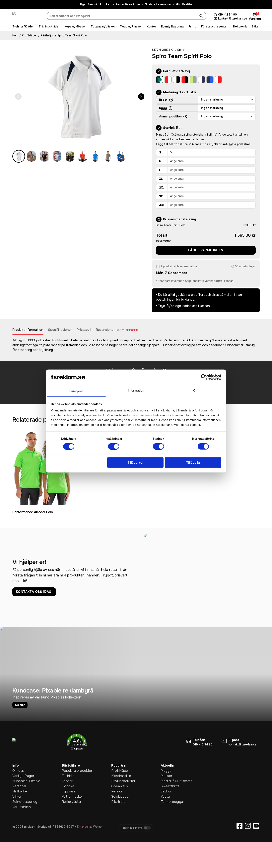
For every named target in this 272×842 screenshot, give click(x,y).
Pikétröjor (47, 35)
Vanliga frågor (18, 776)
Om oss (18, 771)
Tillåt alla (193, 462)
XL (161, 179)
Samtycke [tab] (76, 391)
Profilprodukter (117, 781)
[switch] (113, 446)
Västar (166, 796)
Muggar (167, 771)
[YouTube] (256, 825)
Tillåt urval (135, 462)
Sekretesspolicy (18, 802)
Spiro (180, 50)
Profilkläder (29, 35)
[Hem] (27, 16)
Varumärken (18, 807)
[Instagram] (247, 825)
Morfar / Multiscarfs (167, 781)
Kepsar (67, 781)
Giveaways (117, 786)
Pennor (116, 791)
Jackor (166, 791)
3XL (162, 196)
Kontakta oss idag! (34, 592)
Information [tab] (136, 390)
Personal (18, 786)
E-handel (83, 826)
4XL (162, 205)
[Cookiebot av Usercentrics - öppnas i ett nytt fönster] (203, 377)
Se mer (20, 705)
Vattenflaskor (68, 796)
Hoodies (68, 786)
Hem (15, 35)
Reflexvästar (68, 802)
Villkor (17, 796)
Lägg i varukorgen (205, 250)
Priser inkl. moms (132, 827)
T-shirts (68, 776)
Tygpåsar (68, 791)
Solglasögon (117, 796)
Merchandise (117, 776)
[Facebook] (239, 825)
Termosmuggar (167, 802)
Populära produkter (68, 771)
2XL (162, 187)
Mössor (166, 776)
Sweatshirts (167, 786)
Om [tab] (195, 390)
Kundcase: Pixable (18, 781)
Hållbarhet (18, 791)
